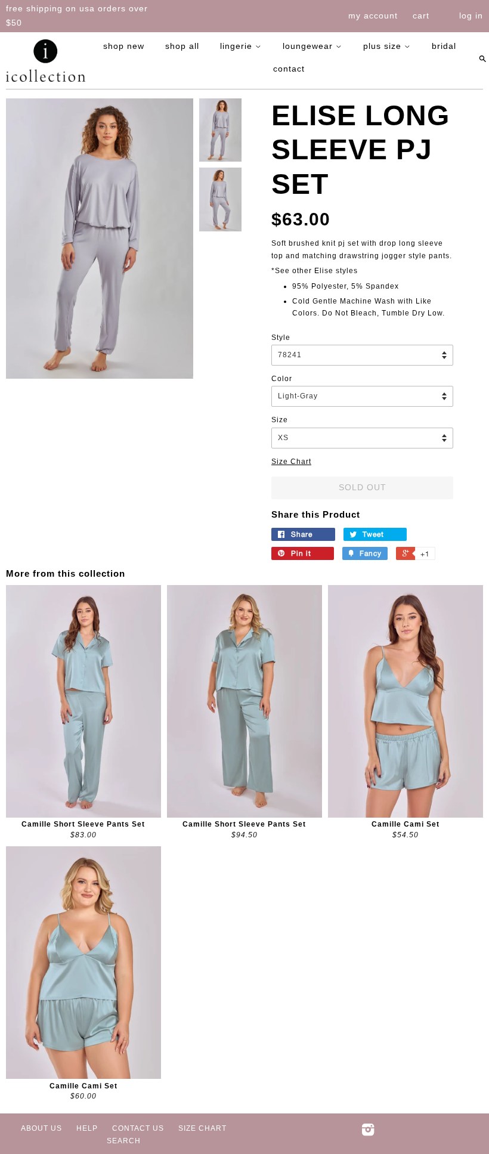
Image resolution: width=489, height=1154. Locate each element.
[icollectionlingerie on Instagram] (368, 1132)
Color (281, 379)
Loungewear (309, 46)
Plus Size (383, 46)
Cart (421, 15)
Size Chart (291, 461)
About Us (41, 1128)
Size (279, 420)
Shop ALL (182, 46)
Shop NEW (123, 46)
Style (280, 337)
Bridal (444, 46)
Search (124, 1141)
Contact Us (138, 1128)
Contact (289, 68)
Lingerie (237, 46)
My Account (373, 15)
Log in (471, 15)
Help (87, 1128)
